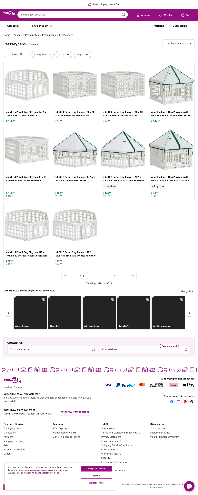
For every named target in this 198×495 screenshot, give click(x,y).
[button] (30, 312)
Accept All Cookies (96, 468)
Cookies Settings (110, 449)
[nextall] (132, 275)
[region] (60, 476)
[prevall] (65, 275)
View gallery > (188, 291)
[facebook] (171, 401)
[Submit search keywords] (123, 14)
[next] (125, 275)
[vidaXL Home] (9, 13)
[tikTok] (191, 401)
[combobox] (72, 14)
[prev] (72, 275)
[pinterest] (185, 401)
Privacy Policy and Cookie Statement (41, 472)
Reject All (96, 475)
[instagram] (178, 401)
